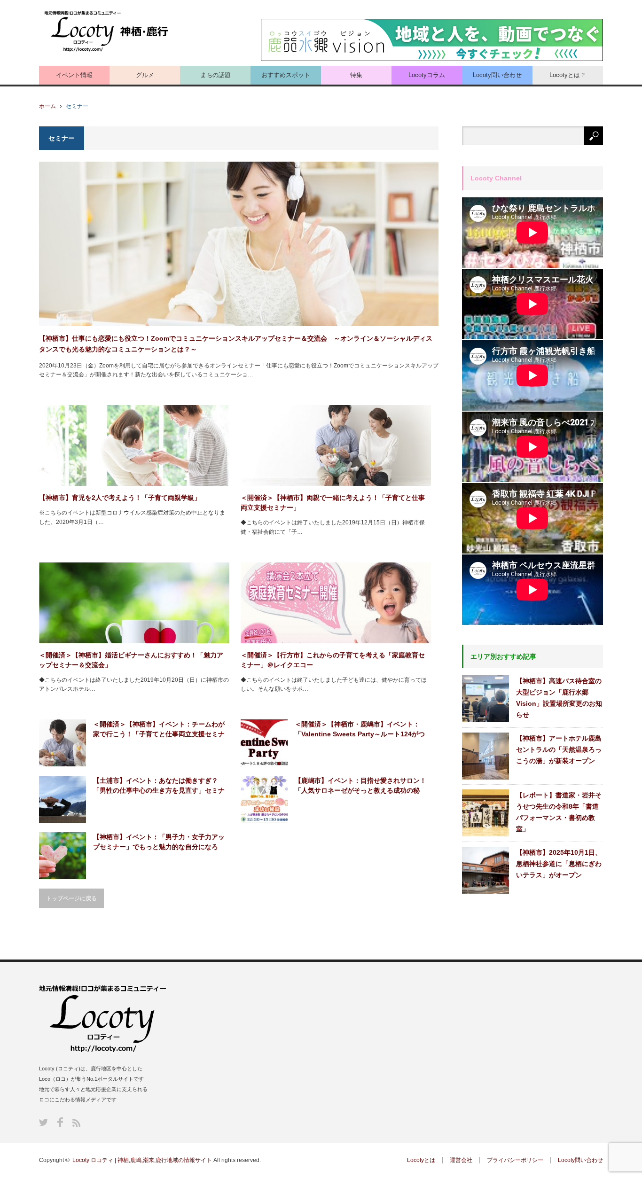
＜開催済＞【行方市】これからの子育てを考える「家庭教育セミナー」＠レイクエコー (333, 660)
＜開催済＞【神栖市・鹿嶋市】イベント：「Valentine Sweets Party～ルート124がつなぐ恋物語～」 (360, 729)
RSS (76, 1123)
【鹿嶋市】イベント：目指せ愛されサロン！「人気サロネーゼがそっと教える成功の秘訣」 (360, 786)
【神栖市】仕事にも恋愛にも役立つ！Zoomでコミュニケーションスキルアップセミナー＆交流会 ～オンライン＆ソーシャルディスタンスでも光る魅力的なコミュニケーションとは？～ (235, 343)
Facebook (60, 1122)
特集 (356, 74)
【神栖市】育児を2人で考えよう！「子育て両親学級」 (120, 497)
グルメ (145, 74)
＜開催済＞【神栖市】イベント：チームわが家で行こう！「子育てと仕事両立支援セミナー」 (159, 729)
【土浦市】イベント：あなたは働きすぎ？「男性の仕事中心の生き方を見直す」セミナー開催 (159, 786)
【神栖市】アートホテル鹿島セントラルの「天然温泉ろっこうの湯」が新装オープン (559, 749)
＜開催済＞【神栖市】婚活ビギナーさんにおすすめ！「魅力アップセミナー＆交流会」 (131, 660)
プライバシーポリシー (515, 1160)
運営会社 (461, 1160)
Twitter (43, 1122)
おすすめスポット (285, 74)
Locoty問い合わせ (497, 74)
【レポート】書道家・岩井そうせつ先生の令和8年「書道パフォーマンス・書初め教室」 (559, 812)
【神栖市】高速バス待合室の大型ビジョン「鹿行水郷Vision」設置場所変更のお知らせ (559, 697)
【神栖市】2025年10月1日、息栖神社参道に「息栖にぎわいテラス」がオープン (559, 864)
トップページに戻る (71, 898)
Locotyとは (421, 1160)
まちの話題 (215, 74)
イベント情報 (74, 74)
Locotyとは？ (567, 74)
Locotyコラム (426, 74)
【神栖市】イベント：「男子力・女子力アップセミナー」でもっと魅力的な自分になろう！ (159, 842)
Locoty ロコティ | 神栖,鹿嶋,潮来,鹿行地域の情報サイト (142, 1160)
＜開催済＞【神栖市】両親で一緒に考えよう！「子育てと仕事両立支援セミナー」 (333, 502)
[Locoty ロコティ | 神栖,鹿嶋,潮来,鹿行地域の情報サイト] (107, 31)
